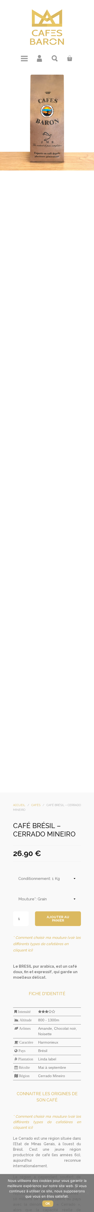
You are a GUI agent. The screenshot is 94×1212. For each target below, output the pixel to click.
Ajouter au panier (58, 918)
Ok (47, 1203)
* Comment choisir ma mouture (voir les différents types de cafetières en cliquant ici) (47, 943)
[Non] (87, 1193)
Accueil (19, 805)
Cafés (35, 805)
